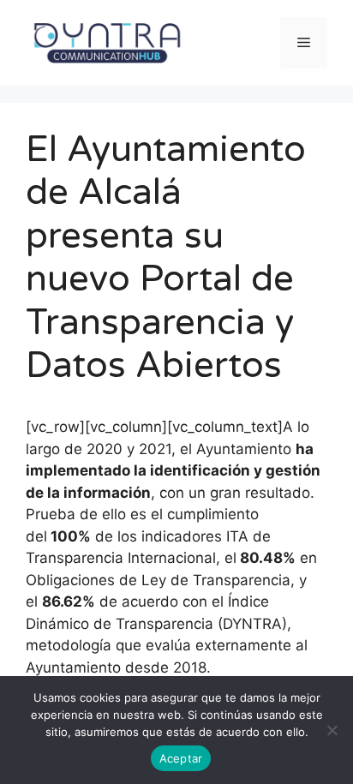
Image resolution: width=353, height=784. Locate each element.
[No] (331, 730)
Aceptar (181, 758)
